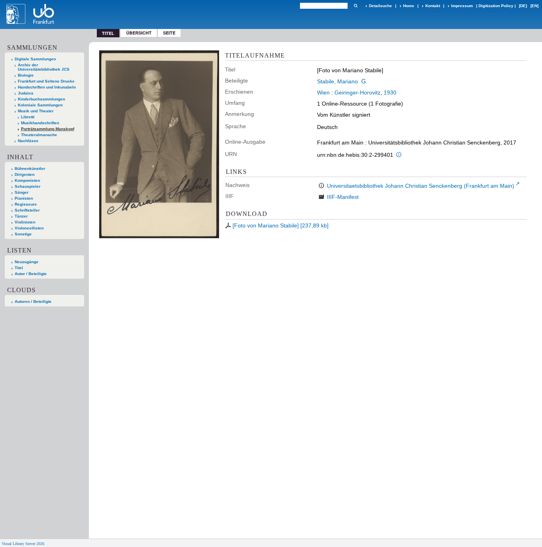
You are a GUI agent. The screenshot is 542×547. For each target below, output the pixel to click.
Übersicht (139, 33)
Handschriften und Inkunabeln (47, 87)
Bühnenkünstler (30, 168)
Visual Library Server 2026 (23, 543)
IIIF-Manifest (343, 197)
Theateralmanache (39, 135)
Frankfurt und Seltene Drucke (46, 81)
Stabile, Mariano (337, 81)
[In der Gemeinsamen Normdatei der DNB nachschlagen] (363, 81)
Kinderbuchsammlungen (41, 99)
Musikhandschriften (40, 123)
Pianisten (24, 198)
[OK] (355, 5)
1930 (390, 92)
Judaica (25, 93)
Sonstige (23, 234)
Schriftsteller (27, 210)
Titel (19, 268)
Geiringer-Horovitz (357, 92)
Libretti (28, 117)
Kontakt (432, 6)
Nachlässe (28, 141)
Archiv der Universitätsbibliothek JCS (43, 67)
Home (408, 6)
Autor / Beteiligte (31, 274)
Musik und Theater (36, 111)
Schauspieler (27, 186)
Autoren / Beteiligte (33, 301)
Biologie (26, 75)
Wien (323, 92)
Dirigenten (25, 174)
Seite (169, 33)
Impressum (462, 6)
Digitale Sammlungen (35, 59)
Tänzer (21, 216)
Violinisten (25, 222)
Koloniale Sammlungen (40, 105)
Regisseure (26, 204)
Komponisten (27, 180)
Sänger (22, 192)
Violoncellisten (29, 228)
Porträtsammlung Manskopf (47, 129)
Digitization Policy (496, 6)
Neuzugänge (26, 262)
